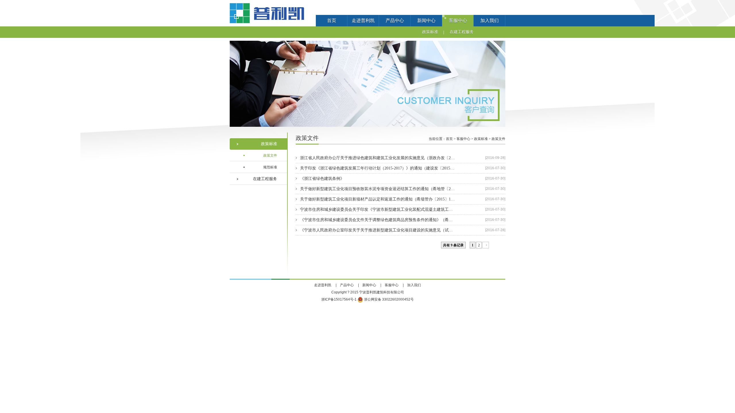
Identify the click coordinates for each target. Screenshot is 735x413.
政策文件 (270, 155)
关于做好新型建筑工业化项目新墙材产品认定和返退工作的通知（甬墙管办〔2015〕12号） (377, 199)
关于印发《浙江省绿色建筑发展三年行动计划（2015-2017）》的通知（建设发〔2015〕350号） (377, 168)
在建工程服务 (462, 32)
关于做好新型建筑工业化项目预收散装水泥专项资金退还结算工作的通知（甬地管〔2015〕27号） (377, 189)
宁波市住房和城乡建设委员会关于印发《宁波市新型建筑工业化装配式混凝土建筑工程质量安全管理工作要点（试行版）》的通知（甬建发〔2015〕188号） (377, 209)
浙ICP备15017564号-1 (339, 299)
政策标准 (430, 32)
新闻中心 (426, 20)
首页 (331, 20)
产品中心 (395, 20)
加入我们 (489, 20)
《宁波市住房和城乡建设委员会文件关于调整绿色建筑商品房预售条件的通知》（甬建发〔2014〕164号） (377, 220)
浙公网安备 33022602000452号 (388, 299)
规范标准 (270, 167)
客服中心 (458, 20)
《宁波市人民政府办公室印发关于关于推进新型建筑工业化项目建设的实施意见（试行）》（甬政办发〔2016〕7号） (377, 230)
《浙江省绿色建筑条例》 (322, 178)
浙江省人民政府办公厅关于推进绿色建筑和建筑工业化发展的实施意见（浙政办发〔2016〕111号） (377, 158)
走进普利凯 (363, 20)
